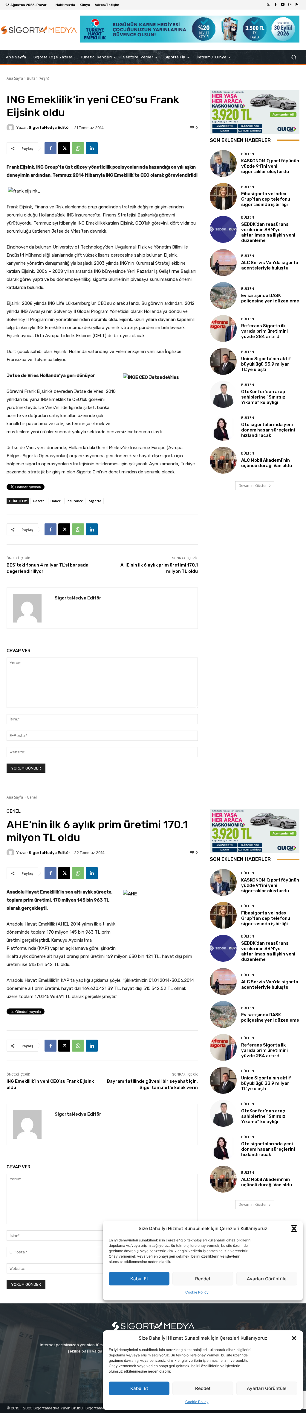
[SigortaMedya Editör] (11, 127)
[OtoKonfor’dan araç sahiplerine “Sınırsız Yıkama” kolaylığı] (223, 394)
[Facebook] (275, 4)
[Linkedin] (92, 148)
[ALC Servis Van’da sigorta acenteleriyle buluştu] (223, 262)
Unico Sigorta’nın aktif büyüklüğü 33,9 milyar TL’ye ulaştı (266, 364)
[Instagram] (289, 4)
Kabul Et (139, 1388)
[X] (64, 148)
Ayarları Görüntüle (267, 1388)
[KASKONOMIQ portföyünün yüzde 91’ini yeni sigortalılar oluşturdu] (223, 163)
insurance (75, 501)
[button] (294, 1338)
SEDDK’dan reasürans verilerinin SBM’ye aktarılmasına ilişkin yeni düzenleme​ (268, 232)
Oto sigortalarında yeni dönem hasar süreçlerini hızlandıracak (268, 430)
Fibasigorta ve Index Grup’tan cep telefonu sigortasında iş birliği (265, 199)
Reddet (203, 1388)
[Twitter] (268, 4)
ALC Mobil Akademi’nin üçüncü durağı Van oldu (266, 463)
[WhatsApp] (78, 148)
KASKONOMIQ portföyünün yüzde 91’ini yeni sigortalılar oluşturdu (270, 166)
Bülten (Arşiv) (38, 78)
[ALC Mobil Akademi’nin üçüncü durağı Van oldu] (223, 460)
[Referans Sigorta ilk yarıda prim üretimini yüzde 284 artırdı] (223, 328)
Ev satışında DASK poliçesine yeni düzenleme (270, 298)
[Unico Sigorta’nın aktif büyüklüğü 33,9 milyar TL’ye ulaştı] (223, 361)
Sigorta (95, 501)
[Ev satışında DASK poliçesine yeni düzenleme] (223, 295)
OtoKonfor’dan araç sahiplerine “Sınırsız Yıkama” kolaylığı (263, 397)
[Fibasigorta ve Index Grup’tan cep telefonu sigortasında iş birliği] (223, 196)
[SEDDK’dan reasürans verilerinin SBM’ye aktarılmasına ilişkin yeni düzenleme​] (223, 229)
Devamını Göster (252, 485)
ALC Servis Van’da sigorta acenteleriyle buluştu (269, 265)
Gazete (39, 501)
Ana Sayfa (15, 78)
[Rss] (297, 4)
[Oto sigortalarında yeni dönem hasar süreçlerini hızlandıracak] (223, 427)
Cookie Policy (197, 1402)
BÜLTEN (247, 154)
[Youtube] (282, 4)
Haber (56, 501)
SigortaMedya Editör (49, 127)
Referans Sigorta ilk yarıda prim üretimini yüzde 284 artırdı (264, 331)
